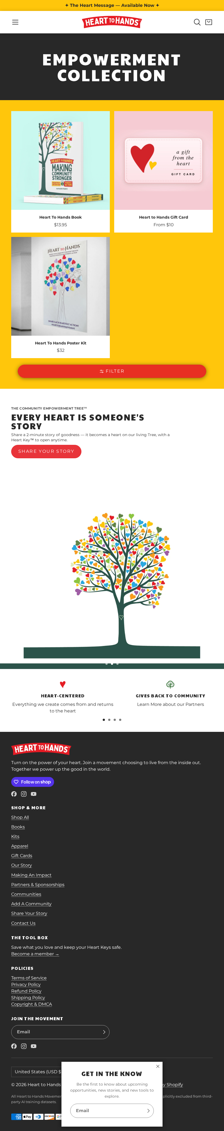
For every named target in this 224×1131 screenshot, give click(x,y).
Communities (26, 894)
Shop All (20, 817)
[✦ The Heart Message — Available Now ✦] (112, 5)
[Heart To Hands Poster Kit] (60, 297)
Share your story (46, 451)
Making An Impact (31, 875)
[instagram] (23, 794)
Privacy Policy (26, 984)
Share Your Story (29, 913)
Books (18, 827)
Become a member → (35, 953)
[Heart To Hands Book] (60, 171)
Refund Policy (26, 991)
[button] (15, 22)
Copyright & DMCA (31, 1004)
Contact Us (23, 923)
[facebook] (14, 794)
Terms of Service (29, 978)
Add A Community (31, 903)
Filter (115, 371)
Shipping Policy (28, 997)
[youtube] (33, 794)
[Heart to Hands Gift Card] (163, 171)
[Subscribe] (148, 1111)
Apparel (19, 846)
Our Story (21, 865)
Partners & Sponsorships (37, 884)
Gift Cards (21, 855)
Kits (15, 836)
